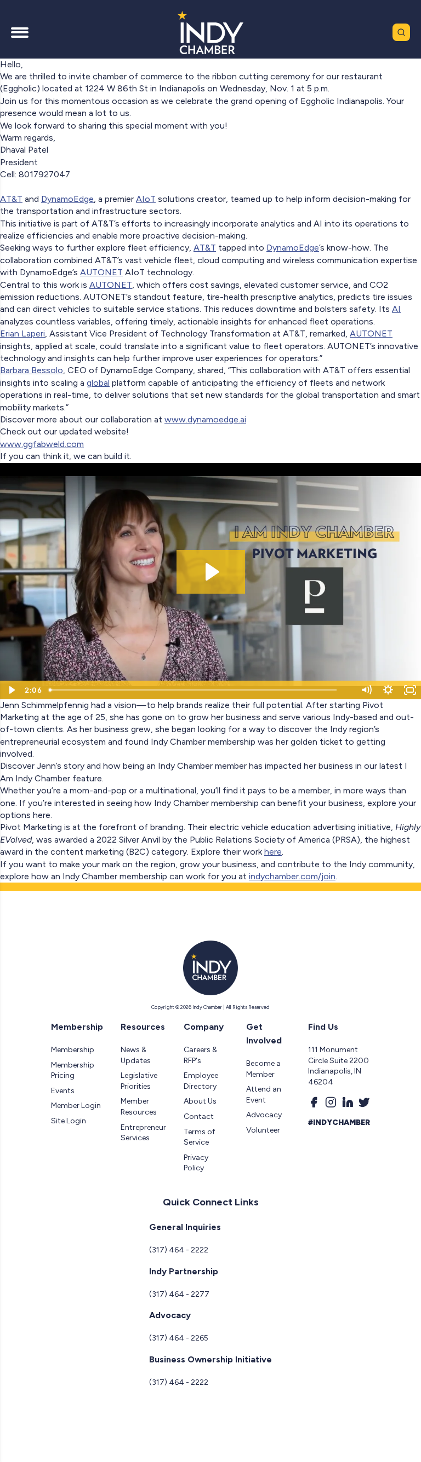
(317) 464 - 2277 (179, 1294)
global (98, 383)
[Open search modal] (401, 32)
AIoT (146, 199)
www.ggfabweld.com (42, 444)
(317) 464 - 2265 (178, 1338)
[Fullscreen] (410, 690)
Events (63, 1090)
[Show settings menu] (388, 690)
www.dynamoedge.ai (205, 419)
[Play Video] (11, 690)
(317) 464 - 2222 (178, 1250)
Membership (72, 1049)
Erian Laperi (22, 333)
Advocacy (264, 1114)
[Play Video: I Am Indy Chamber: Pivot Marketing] (211, 572)
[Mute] (366, 690)
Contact (199, 1116)
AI (396, 309)
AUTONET (101, 272)
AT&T (11, 199)
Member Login (76, 1105)
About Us (200, 1101)
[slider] (200, 690)
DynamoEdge (67, 199)
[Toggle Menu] (20, 32)
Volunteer (263, 1130)
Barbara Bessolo (31, 370)
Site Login (68, 1120)
